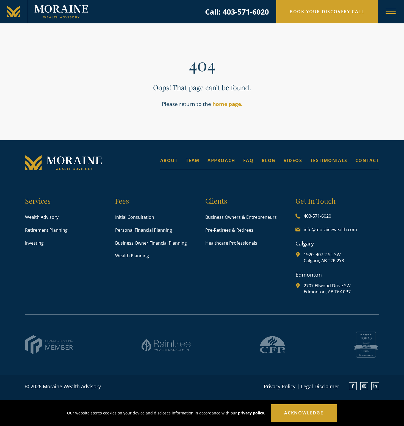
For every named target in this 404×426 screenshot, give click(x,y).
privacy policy (251, 413)
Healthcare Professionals (231, 243)
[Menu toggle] (390, 11)
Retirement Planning (46, 230)
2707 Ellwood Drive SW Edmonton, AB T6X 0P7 (327, 289)
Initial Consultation (134, 217)
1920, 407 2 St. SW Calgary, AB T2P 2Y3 (324, 258)
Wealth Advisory (42, 217)
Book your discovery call (327, 12)
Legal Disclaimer (320, 386)
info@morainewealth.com (330, 229)
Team (193, 160)
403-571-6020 (317, 216)
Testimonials (328, 160)
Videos (293, 160)
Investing (34, 243)
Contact (367, 160)
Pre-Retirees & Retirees (229, 230)
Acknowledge (303, 413)
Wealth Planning (132, 256)
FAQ (248, 160)
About (169, 160)
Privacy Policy (279, 386)
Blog (269, 160)
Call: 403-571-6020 (237, 12)
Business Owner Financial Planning (151, 243)
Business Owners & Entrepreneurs (241, 217)
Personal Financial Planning (143, 230)
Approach (221, 160)
